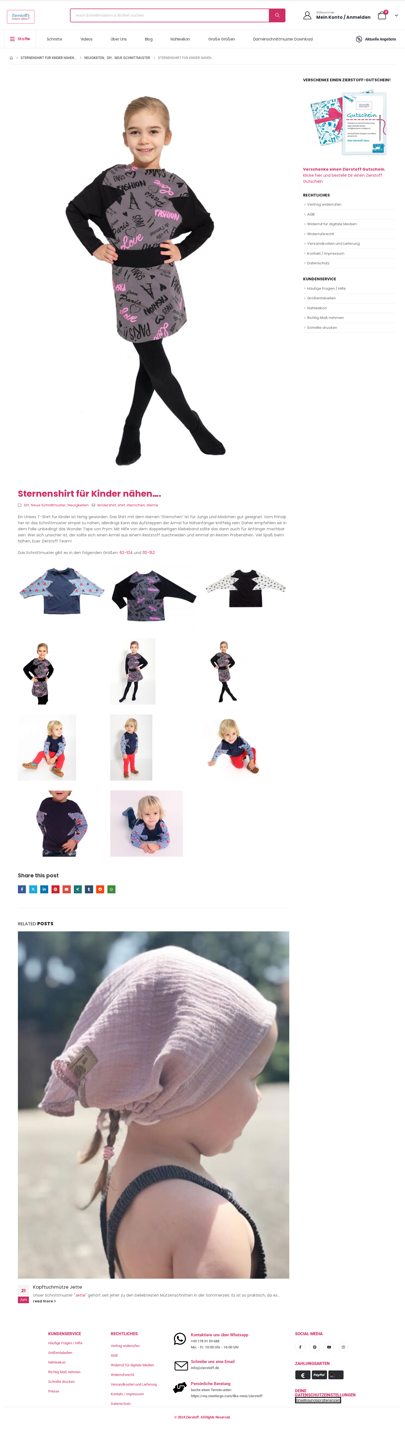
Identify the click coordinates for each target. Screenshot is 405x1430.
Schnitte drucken (322, 327)
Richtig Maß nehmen (325, 317)
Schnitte (54, 39)
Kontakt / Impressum (325, 253)
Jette (80, 1295)
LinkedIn (44, 889)
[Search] (277, 15)
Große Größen (221, 39)
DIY (26, 505)
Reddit (100, 889)
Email (67, 889)
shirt (121, 505)
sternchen (136, 505)
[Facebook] (300, 1347)
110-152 (148, 552)
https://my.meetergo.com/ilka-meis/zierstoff (227, 1396)
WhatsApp (111, 889)
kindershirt (107, 505)
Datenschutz (318, 263)
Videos (86, 39)
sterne (152, 505)
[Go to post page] (153, 1105)
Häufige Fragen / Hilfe (326, 288)
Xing (78, 889)
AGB (311, 214)
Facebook (22, 889)
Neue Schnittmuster (48, 505)
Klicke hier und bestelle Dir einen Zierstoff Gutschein (344, 175)
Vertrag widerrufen (324, 204)
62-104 (126, 552)
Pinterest (56, 889)
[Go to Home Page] (11, 58)
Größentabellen (321, 298)
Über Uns (119, 39)
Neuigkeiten (78, 505)
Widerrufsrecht (320, 233)
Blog (149, 39)
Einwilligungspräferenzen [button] (318, 1400)
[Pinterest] (314, 1347)
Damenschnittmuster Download (283, 39)
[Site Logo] (20, 17)
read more (43, 1301)
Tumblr (89, 889)
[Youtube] (329, 1347)
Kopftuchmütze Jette (57, 1287)
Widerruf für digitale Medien (332, 224)
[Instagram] (343, 1347)
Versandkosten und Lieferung (333, 243)
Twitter (33, 889)
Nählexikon (180, 39)
